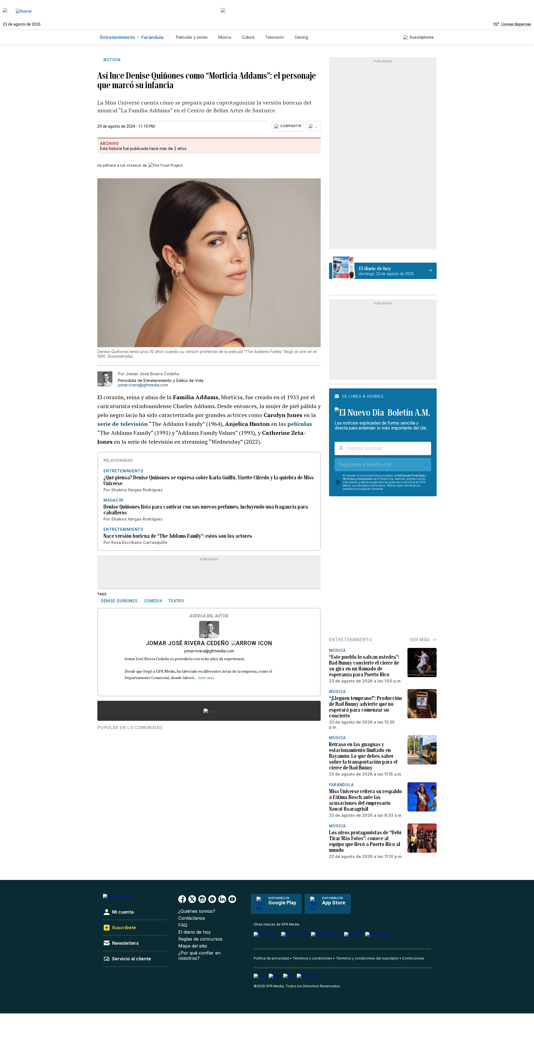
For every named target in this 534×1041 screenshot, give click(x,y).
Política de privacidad (271, 958)
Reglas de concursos (200, 939)
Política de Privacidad (410, 475)
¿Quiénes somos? (196, 911)
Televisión (274, 37)
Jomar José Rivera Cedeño (187, 644)
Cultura (248, 37)
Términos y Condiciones (358, 478)
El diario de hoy (194, 932)
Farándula (152, 37)
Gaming (301, 37)
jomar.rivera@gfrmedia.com (143, 385)
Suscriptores (421, 37)
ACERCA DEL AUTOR (209, 616)
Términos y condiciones (312, 958)
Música (224, 37)
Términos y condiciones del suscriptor (367, 958)
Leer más (206, 677)
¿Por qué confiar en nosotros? (199, 955)
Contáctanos (191, 918)
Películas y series (192, 37)
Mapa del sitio (192, 946)
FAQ (182, 925)
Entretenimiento (117, 37)
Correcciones (413, 958)
